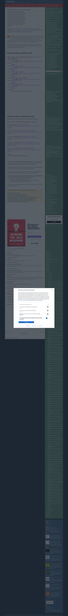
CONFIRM (26, 322)
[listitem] (34, 304)
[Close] (52, 290)
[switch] (47, 307)
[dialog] (34, 308)
